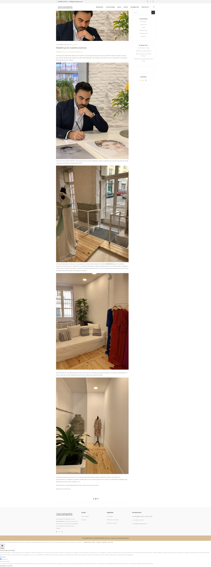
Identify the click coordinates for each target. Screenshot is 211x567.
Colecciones (73, 44)
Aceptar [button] (98, 542)
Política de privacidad (113, 520)
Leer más (110, 542)
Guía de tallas (85, 516)
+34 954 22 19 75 (62, 1)
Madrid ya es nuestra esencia (143, 51)
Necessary (5, 559)
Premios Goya (143, 30)
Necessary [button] (3, 557)
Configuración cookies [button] (89, 542)
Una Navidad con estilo (143, 48)
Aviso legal (110, 516)
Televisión (143, 36)
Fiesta (143, 27)
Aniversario (143, 21)
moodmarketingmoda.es (123, 538)
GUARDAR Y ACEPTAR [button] (6, 566)
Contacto (84, 520)
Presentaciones (143, 33)
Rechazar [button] (104, 542)
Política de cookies (112, 523)
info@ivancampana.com (76, 1)
